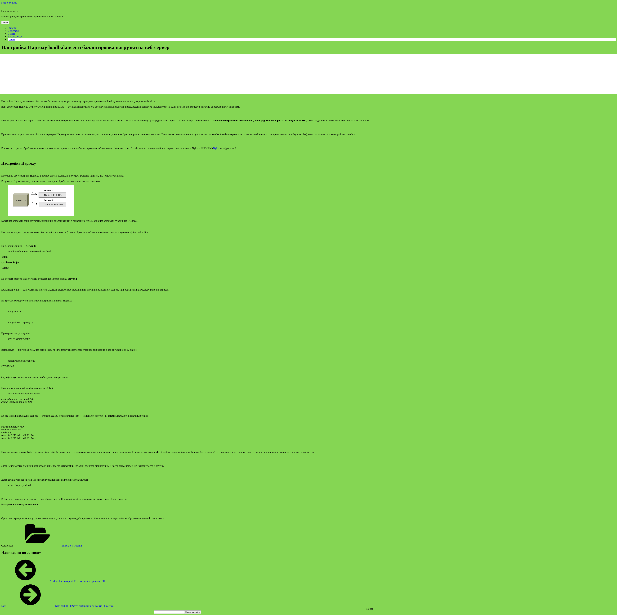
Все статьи (13, 30)
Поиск (369, 608)
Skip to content (9, 2)
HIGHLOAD (15, 36)
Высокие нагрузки (72, 545)
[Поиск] (12, 39)
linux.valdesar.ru (9, 11)
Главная (12, 28)
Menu (5, 22)
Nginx (216, 148)
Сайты (11, 33)
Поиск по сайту (192, 612)
